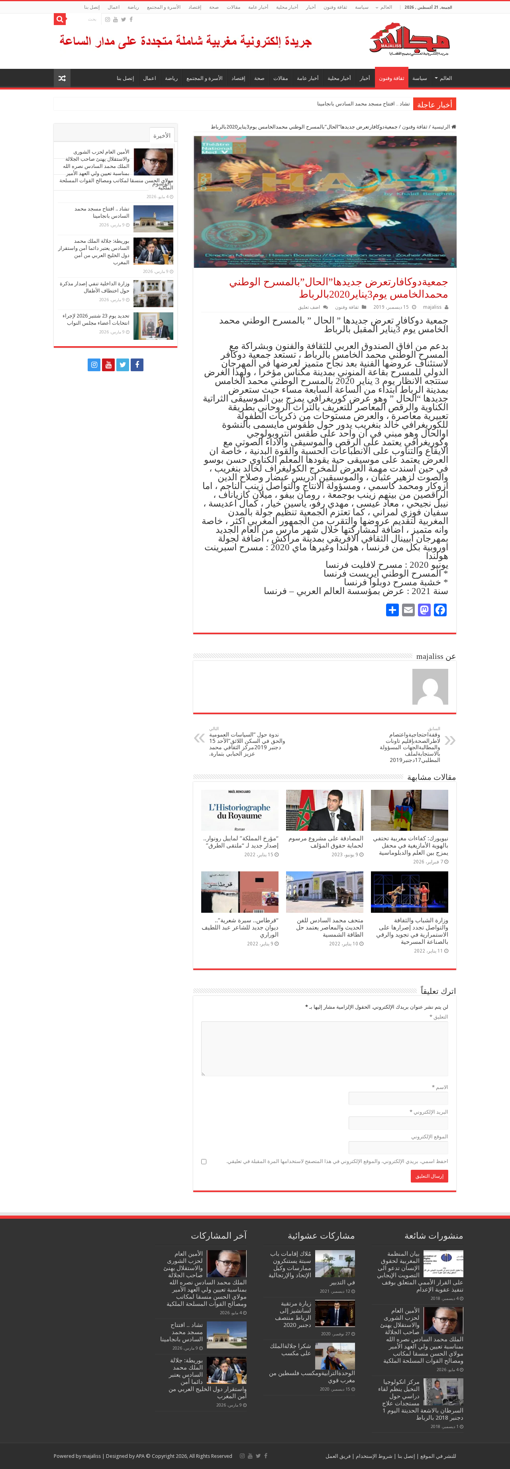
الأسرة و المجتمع (163, 7)
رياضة (133, 7)
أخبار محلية (287, 7)
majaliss (432, 307)
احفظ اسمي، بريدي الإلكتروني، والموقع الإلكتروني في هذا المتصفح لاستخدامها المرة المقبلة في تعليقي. (337, 1161)
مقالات (233, 7)
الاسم (440, 1087)
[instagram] (107, 19)
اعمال (114, 7)
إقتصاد (194, 7)
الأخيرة (162, 135)
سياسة (362, 7)
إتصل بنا (92, 7)
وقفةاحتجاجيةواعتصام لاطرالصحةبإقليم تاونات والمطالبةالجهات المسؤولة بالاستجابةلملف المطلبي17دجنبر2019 (410, 744)
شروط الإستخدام (373, 1456)
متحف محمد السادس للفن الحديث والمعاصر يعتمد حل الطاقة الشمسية (329, 927)
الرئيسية (441, 127)
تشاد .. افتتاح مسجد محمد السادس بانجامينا (363, 104)
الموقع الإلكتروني (429, 1137)
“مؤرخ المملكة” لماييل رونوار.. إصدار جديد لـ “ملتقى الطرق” (241, 842)
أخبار (311, 7)
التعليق (439, 1017)
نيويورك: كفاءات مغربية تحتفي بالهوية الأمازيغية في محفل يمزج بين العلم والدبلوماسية (410, 845)
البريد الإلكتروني (429, 1112)
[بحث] (60, 19)
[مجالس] (381, 37)
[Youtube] (115, 19)
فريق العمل (338, 1456)
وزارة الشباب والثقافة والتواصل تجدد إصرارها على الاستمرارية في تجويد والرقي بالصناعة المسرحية (412, 931)
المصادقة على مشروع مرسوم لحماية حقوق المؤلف (325, 842)
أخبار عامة (258, 7)
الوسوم (161, 183)
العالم (386, 7)
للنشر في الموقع (437, 1456)
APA (140, 1456)
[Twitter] (123, 19)
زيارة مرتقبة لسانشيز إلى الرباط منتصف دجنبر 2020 (293, 1314)
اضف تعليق (309, 307)
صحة (214, 7)
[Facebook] (131, 19)
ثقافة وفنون (335, 7)
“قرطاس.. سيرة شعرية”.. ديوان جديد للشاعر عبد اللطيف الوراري (240, 927)
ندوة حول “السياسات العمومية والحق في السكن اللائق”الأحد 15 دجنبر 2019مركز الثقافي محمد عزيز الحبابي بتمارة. (247, 741)
